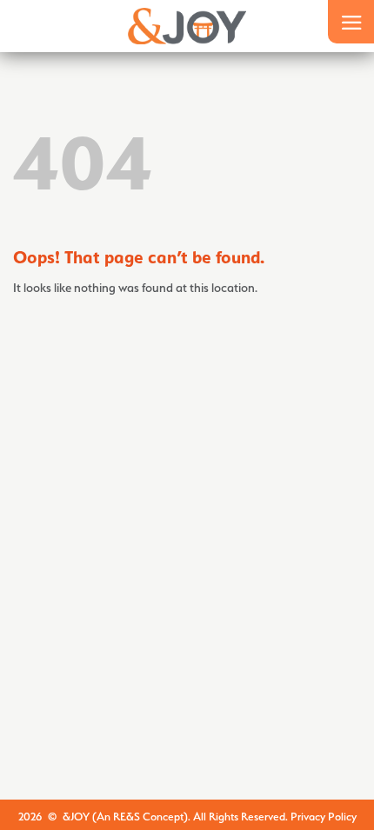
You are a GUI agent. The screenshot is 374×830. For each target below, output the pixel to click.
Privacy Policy (324, 816)
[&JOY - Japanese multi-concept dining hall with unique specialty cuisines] (187, 26)
